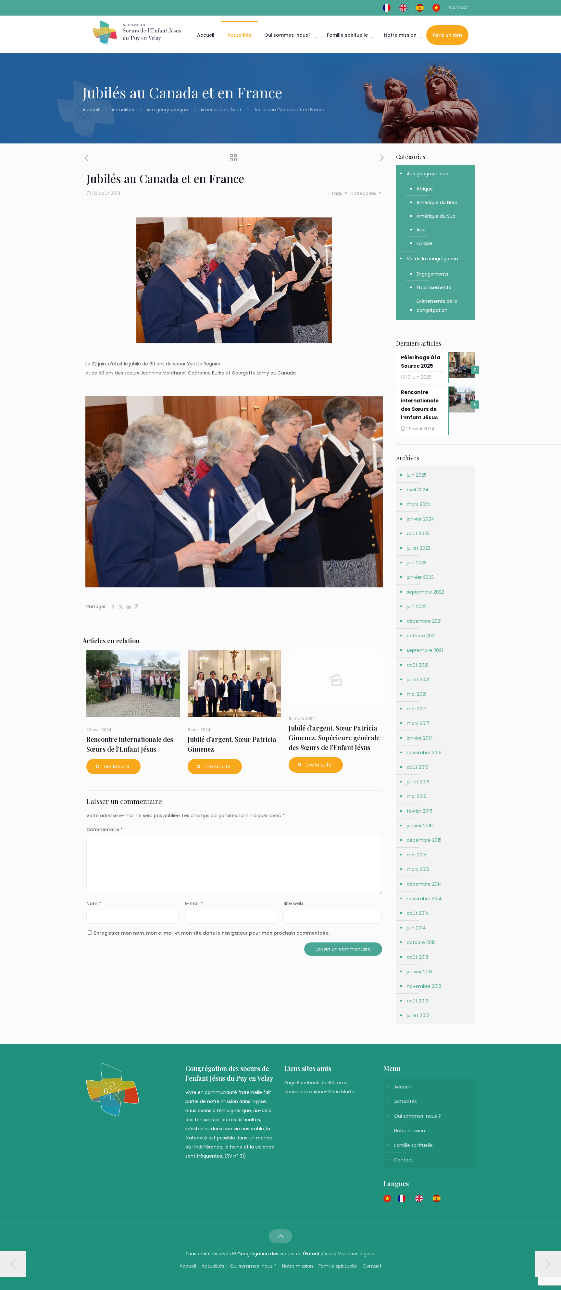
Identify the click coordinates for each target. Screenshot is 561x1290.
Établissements (434, 287)
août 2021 (417, 665)
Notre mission (409, 1130)
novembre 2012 (424, 986)
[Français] (388, 7)
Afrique (425, 189)
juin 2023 (417, 562)
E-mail (194, 903)
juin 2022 (417, 606)
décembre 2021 (424, 621)
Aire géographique (167, 109)
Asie (421, 230)
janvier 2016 (420, 825)
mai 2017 (417, 709)
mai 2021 (416, 694)
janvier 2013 (419, 971)
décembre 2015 (424, 840)
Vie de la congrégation (432, 258)
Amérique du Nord (220, 109)
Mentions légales (357, 1253)
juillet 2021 (418, 679)
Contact (458, 7)
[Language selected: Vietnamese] (415, 1198)
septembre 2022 (425, 592)
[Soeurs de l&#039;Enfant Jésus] (137, 33)
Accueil (91, 109)
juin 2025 (417, 475)
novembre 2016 (424, 752)
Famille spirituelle (413, 1145)
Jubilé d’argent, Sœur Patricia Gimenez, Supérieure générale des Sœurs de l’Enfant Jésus (334, 737)
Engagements (432, 274)
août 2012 (417, 1001)
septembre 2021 (425, 650)
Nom (93, 903)
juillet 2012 (418, 1015)
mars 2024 (419, 504)
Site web (293, 903)
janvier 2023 (420, 577)
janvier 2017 (420, 738)
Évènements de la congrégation (437, 305)
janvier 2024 (420, 519)
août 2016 (418, 767)
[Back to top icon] (280, 1236)
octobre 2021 (421, 636)
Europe (424, 243)
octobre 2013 (421, 942)
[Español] (421, 7)
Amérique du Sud (436, 216)
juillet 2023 (418, 548)
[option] (403, 1198)
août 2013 (417, 957)
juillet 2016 (418, 782)
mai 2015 (416, 855)
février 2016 (419, 811)
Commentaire (104, 829)
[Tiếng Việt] (437, 7)
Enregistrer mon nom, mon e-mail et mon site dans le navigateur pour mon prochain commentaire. (212, 933)
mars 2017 (418, 723)
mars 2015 (418, 869)
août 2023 (418, 533)
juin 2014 (416, 928)
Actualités (122, 109)
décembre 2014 (424, 884)
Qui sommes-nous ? (417, 1116)
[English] (404, 7)
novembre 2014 (424, 898)
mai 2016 (417, 796)
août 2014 (418, 913)
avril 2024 (418, 489)
